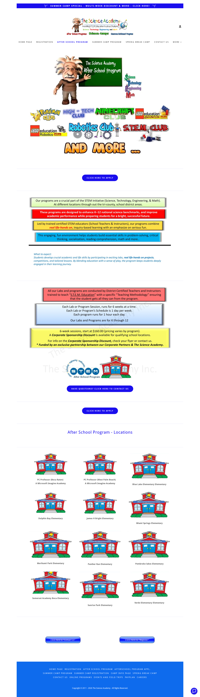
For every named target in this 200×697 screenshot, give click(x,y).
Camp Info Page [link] (121, 673)
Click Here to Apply (100, 178)
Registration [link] (44, 42)
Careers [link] (142, 677)
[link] (100, 26)
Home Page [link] (25, 42)
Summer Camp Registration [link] (91, 673)
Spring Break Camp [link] (138, 42)
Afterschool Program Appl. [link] (133, 669)
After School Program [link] (72, 42)
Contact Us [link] (161, 42)
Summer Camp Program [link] (107, 42)
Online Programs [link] (81, 677)
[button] (180, 26)
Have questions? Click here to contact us (100, 389)
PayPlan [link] (130, 677)
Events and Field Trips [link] (108, 677)
